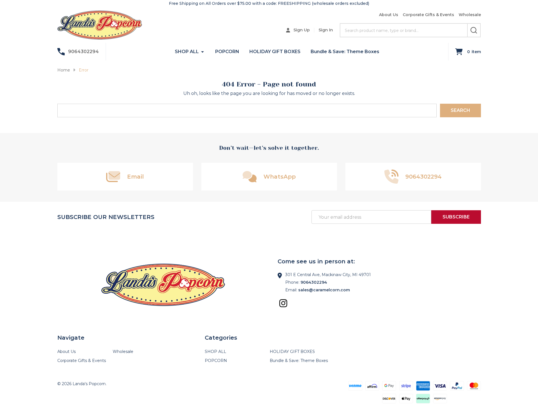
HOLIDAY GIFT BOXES (274, 51)
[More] (202, 51)
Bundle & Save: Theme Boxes (345, 51)
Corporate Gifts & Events (428, 14)
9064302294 (313, 282)
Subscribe (456, 217)
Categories (221, 337)
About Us (388, 14)
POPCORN (227, 51)
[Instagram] (283, 303)
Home (63, 70)
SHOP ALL (187, 51)
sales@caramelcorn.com (324, 289)
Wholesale (470, 14)
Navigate (70, 337)
